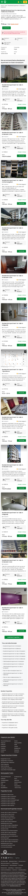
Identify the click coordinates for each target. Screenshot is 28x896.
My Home (14, 870)
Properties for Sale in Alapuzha (8, 803)
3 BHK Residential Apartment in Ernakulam (13, 661)
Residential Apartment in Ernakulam (12, 646)
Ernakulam (22, 5)
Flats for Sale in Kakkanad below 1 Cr (12, 677)
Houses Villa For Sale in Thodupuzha (9, 841)
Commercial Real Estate (6, 847)
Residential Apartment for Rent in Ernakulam (14, 656)
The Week (20, 865)
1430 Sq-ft (19, 196)
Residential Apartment (13, 5)
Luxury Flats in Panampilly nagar (8, 769)
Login (25, 2)
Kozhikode (3, 750)
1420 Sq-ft (19, 528)
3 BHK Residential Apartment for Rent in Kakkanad (13, 684)
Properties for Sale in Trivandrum (8, 796)
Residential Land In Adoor (7, 843)
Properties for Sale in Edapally (8, 802)
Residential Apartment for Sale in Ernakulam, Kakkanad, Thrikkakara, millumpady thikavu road (14, 710)
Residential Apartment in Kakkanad (12, 648)
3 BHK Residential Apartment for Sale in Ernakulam (13, 667)
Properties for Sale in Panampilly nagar (10, 800)
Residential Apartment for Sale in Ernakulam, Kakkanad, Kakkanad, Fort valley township (13, 694)
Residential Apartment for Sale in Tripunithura (12, 370)
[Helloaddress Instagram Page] (6, 858)
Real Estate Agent (5, 838)
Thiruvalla (3, 786)
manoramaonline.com (16, 890)
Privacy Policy (9, 893)
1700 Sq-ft (19, 385)
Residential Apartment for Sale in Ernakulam (14, 651)
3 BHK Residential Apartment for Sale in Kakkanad (13, 674)
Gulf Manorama (4, 865)
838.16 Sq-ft (20, 148)
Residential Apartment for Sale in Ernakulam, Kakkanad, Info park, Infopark (13, 706)
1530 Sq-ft (19, 433)
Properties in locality (9, 727)
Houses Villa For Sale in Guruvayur (9, 832)
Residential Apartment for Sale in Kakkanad (12, 85)
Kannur (2, 752)
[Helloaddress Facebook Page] (1, 858)
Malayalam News (13, 861)
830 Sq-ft (19, 575)
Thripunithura (17, 786)
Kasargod (16, 752)
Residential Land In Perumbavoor (8, 834)
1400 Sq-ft (19, 100)
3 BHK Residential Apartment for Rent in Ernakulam (13, 680)
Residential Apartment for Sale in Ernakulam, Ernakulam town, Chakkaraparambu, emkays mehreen (13, 715)
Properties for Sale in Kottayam (8, 798)
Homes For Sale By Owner (7, 819)
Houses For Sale (4, 829)
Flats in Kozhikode (5, 766)
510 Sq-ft (19, 291)
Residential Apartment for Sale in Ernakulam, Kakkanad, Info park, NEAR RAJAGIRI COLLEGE (13, 702)
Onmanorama (22, 861)
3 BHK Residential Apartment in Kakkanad (13, 664)
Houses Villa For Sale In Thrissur (8, 818)
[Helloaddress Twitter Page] (4, 858)
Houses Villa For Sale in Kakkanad (8, 821)
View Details (21, 108)
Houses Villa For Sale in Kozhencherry (9, 839)
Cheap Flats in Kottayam (6, 768)
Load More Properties (13, 637)
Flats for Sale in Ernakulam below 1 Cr (12, 670)
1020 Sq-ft (19, 623)
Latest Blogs (11, 868)
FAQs (20, 893)
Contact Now (6, 28)
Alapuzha (3, 742)
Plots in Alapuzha (5, 764)
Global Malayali (13, 865)
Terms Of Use (16, 893)
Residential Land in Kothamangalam (9, 830)
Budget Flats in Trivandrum (7, 760)
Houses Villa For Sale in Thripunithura (9, 825)
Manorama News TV (5, 863)
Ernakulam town (18, 776)
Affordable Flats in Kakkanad (7, 762)
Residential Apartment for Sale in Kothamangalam (12, 181)
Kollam (16, 741)
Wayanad (16, 750)
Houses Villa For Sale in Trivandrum (9, 812)
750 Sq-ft (19, 480)
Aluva (15, 778)
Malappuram (17, 748)
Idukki (15, 744)
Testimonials (18, 868)
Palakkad (3, 748)
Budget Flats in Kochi (5, 758)
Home (2, 5)
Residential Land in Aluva (6, 823)
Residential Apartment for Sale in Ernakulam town (12, 133)
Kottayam (3, 744)
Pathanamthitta (18, 742)
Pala (2, 784)
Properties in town (9, 725)
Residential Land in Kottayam (7, 816)
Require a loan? (14, 24)
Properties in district (10, 722)
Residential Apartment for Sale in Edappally (12, 229)
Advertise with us (22, 870)
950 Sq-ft (19, 337)
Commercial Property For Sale (8, 845)
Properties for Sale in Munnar (7, 805)
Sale (6, 5)
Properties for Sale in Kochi (7, 794)
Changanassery (4, 780)
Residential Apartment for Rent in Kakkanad (14, 659)
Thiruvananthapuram (6, 741)
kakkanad (16, 780)
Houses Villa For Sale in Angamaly (9, 827)
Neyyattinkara (4, 787)
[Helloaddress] (5, 2)
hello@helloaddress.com (15, 885)
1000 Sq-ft (19, 243)
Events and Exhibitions (6, 870)
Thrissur (16, 746)
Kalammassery (17, 782)
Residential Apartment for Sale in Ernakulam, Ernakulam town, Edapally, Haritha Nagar (13, 698)
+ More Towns (17, 787)
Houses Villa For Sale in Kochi (7, 814)
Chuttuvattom (15, 863)
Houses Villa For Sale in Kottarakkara (9, 836)
